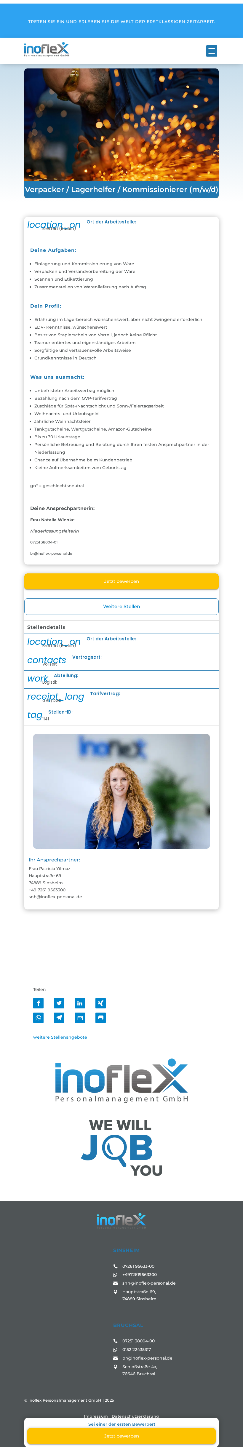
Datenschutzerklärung (135, 1416)
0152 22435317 (136, 1349)
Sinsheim (126, 1250)
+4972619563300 (139, 1274)
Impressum (96, 1416)
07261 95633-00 (138, 1266)
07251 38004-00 (138, 1341)
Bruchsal (128, 1325)
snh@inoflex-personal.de (149, 1283)
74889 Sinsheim (139, 1298)
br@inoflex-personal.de (147, 1358)
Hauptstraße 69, (139, 1291)
